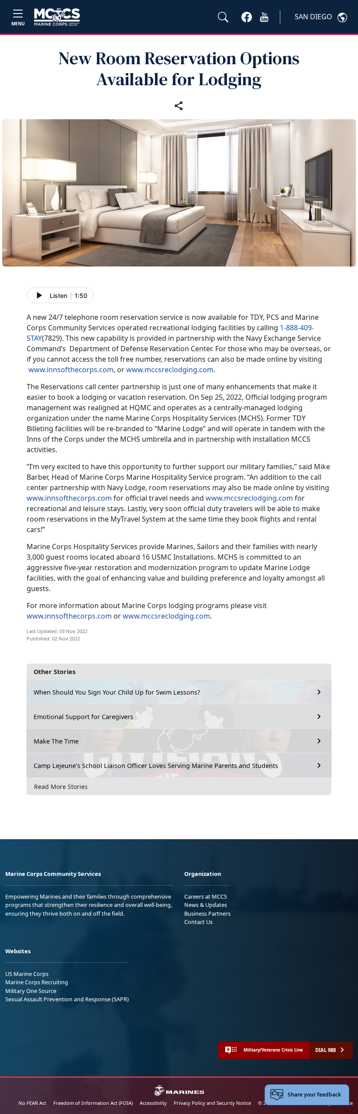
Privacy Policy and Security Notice (212, 1103)
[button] (246, 16)
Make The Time (56, 741)
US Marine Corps (26, 974)
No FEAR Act (32, 1103)
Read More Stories (61, 786)
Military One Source (30, 991)
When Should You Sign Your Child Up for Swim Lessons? (117, 692)
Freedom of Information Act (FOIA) (93, 1103)
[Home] (57, 17)
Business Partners (207, 913)
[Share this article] (179, 105)
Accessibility (153, 1103)
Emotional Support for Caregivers (83, 717)
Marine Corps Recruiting (36, 982)
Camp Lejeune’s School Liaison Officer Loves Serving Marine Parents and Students (156, 765)
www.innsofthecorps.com (71, 369)
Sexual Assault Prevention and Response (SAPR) (67, 999)
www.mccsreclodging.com (169, 369)
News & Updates (205, 905)
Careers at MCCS (205, 896)
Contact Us (198, 922)
